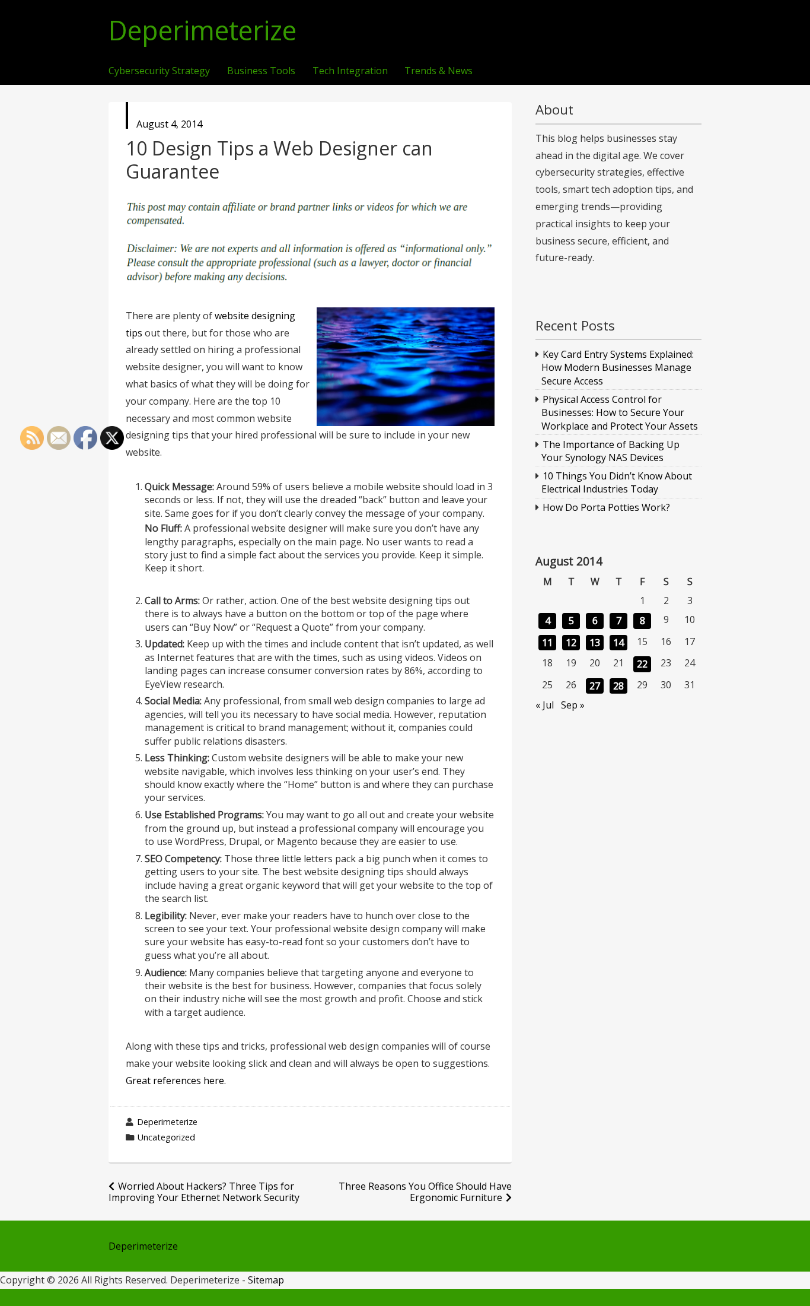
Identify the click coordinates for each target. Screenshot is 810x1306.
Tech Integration (350, 71)
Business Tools (261, 71)
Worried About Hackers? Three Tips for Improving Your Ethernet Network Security (204, 1192)
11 (547, 642)
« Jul (544, 704)
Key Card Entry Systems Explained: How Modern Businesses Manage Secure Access (617, 367)
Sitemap (266, 1279)
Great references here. (176, 1080)
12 (571, 642)
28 (618, 685)
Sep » (573, 704)
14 (618, 642)
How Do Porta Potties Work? (606, 507)
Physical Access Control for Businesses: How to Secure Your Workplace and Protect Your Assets (619, 413)
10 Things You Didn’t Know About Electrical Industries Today (617, 482)
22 (642, 664)
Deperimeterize (202, 30)
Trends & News (438, 71)
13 (594, 642)
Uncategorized (166, 1137)
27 (594, 685)
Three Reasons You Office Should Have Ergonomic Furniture (425, 1192)
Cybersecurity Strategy (159, 71)
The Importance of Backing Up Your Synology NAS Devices (610, 451)
